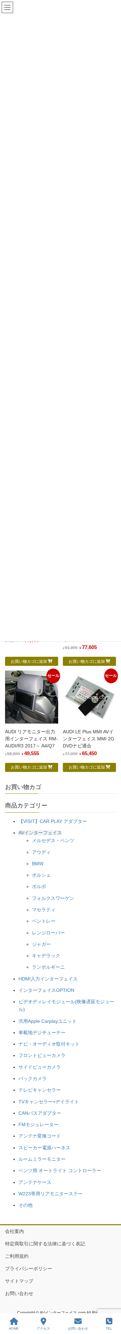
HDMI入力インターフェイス (48, 978)
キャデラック (46, 955)
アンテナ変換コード (39, 1136)
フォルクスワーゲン (53, 898)
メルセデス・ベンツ (53, 840)
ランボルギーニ (48, 967)
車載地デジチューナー (42, 1032)
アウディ (41, 852)
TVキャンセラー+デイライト (48, 1101)
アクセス (43, 1328)
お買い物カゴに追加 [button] (29, 661)
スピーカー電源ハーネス (44, 1147)
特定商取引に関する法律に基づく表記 (45, 1243)
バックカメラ (32, 1078)
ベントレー (43, 921)
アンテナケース (34, 1182)
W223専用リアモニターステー (50, 1193)
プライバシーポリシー (28, 1268)
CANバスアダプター (39, 1113)
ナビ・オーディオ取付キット (49, 1044)
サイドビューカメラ (39, 1067)
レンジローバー (48, 932)
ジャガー (41, 944)
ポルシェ (41, 875)
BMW (37, 863)
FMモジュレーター (38, 1124)
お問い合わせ (19, 1293)
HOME (14, 1328)
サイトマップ (19, 1281)
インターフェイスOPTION (46, 990)
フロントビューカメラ (42, 1055)
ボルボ (39, 886)
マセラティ (43, 909)
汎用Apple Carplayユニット (47, 1021)
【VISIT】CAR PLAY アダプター (52, 821)
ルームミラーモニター (42, 1159)
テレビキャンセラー (39, 1090)
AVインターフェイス (40, 832)
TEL (109, 1328)
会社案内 (14, 1231)
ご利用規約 (17, 1256)
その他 (25, 1205)
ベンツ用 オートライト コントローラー (59, 1170)
